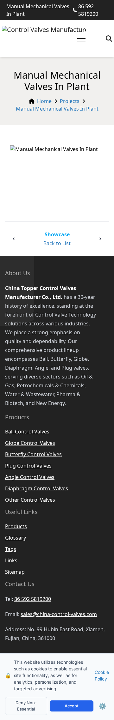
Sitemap (15, 571)
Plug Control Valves (28, 465)
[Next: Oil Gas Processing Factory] (100, 239)
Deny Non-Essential (26, 705)
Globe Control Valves (30, 442)
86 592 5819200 (88, 10)
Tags (10, 549)
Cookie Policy (102, 675)
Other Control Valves (30, 499)
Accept (72, 705)
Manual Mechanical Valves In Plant (57, 108)
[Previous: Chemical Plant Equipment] (14, 239)
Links (11, 560)
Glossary (15, 537)
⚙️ (102, 706)
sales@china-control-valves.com (59, 614)
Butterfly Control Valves (33, 454)
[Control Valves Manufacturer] (44, 38)
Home (44, 101)
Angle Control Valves (29, 477)
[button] (81, 39)
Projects (69, 101)
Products (16, 526)
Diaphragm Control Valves (36, 488)
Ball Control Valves (27, 431)
